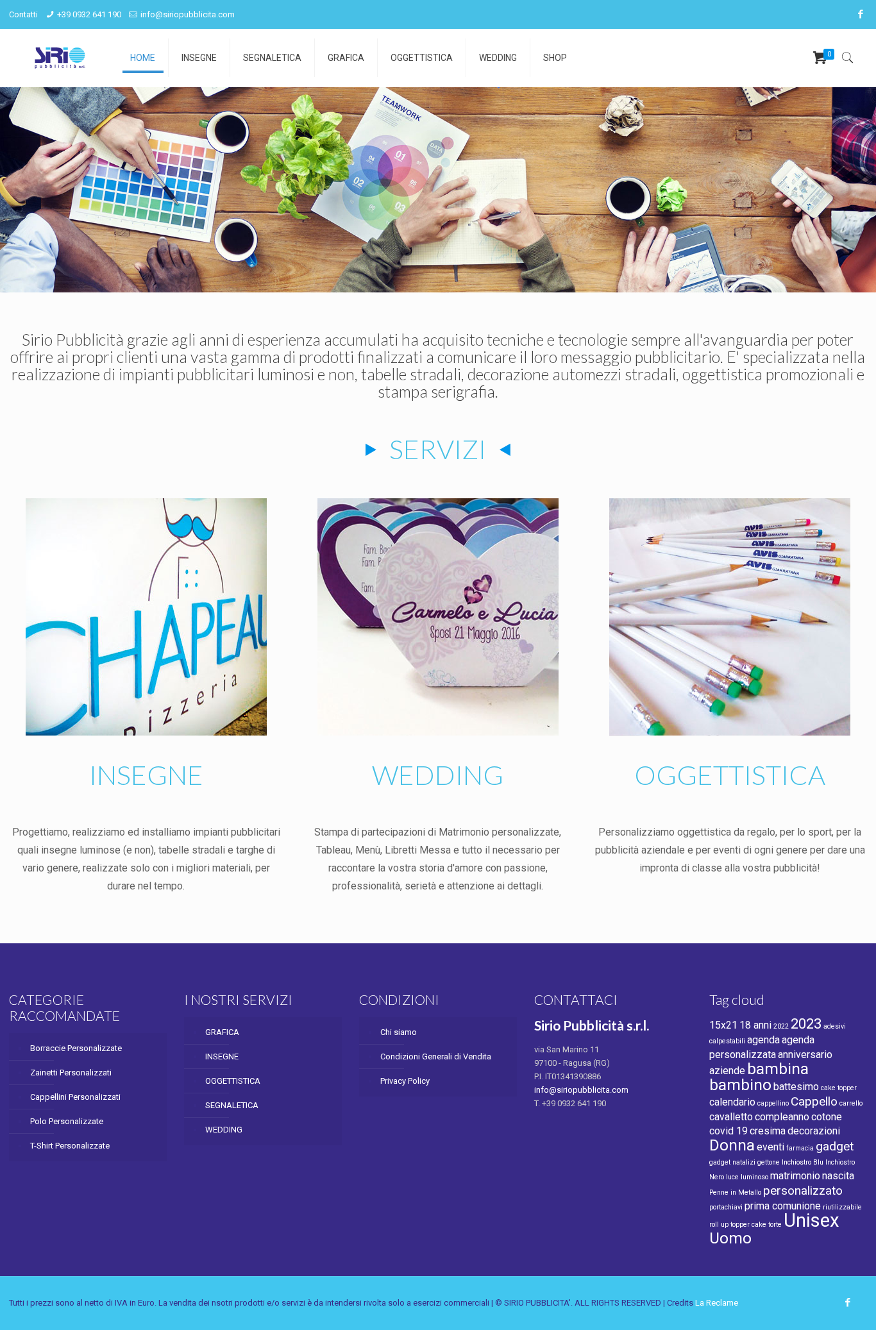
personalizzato (803, 1190)
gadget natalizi (732, 1162)
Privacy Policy (405, 1081)
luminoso (754, 1177)
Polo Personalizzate (66, 1121)
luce (732, 1177)
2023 (806, 1023)
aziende (727, 1071)
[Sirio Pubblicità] (60, 58)
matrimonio (795, 1176)
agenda (763, 1040)
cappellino (773, 1103)
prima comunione (783, 1206)
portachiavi (726, 1207)
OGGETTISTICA (232, 1081)
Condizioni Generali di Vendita (435, 1056)
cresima (768, 1131)
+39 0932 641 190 (89, 14)
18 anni (755, 1025)
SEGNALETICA (231, 1105)
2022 (781, 1026)
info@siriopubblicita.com (187, 14)
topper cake (748, 1224)
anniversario (805, 1054)
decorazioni (814, 1131)
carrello (851, 1103)
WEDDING (223, 1129)
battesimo (796, 1087)
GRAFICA (222, 1032)
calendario (732, 1102)
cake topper (839, 1088)
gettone (768, 1162)
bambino (740, 1084)
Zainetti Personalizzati (71, 1072)
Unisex (811, 1220)
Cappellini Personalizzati (75, 1097)
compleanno (782, 1117)
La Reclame (716, 1303)
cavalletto (731, 1117)
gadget (835, 1146)
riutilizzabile (842, 1207)
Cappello (814, 1101)
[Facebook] (860, 14)
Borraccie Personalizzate (76, 1048)
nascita (838, 1176)
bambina (778, 1068)
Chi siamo (398, 1032)
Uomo (730, 1238)
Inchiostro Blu (802, 1162)
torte (775, 1224)
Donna (732, 1145)
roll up (719, 1224)
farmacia (800, 1148)
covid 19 (728, 1131)
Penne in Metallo (735, 1192)
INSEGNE (222, 1056)
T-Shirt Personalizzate (70, 1145)
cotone (826, 1117)
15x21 (723, 1025)
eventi (770, 1147)
